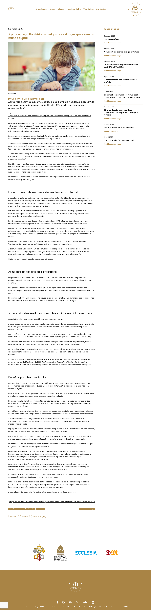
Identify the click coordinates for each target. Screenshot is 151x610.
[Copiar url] (40, 509)
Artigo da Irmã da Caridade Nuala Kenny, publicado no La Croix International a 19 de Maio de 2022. (52, 501)
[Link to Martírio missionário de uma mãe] (123, 127)
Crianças (25, 516)
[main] (75, 263)
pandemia (13, 516)
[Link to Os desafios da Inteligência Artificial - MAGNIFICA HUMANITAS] (123, 66)
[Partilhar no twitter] (28, 509)
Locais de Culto (74, 9)
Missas (61, 9)
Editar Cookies (104, 607)
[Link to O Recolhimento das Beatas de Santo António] (123, 81)
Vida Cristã (88, 9)
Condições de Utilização (88, 607)
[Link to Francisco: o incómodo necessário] (123, 140)
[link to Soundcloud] (85, 602)
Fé (44, 516)
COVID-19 (35, 516)
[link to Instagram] (63, 602)
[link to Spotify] (93, 602)
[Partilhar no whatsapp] (32, 509)
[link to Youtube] (70, 602)
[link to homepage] (135, 9)
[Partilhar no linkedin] (36, 509)
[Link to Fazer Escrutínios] (123, 39)
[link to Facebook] (57, 602)
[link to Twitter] (77, 602)
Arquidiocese (42, 9)
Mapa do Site (72, 607)
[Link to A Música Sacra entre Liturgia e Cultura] (123, 52)
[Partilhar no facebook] (25, 509)
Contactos (101, 9)
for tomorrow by (119, 607)
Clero (52, 9)
